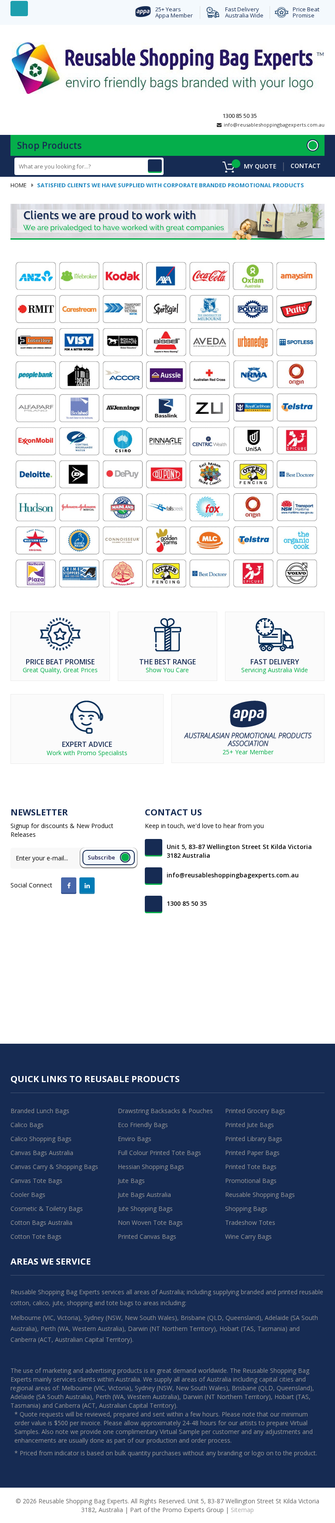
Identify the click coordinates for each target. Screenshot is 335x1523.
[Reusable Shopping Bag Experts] (168, 67)
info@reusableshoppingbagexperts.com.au (274, 124)
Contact (306, 166)
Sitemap (242, 1510)
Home (18, 185)
